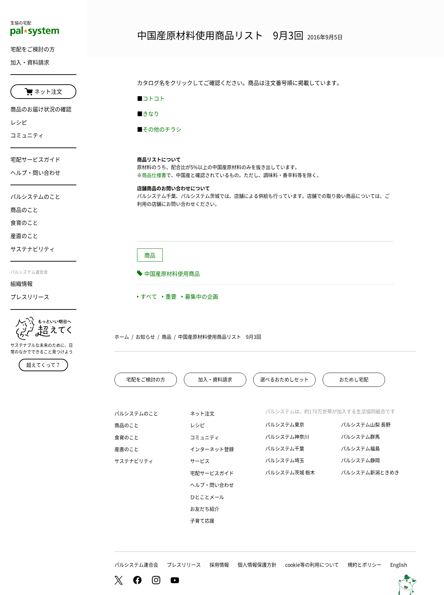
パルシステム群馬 (360, 436)
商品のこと (24, 210)
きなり (151, 114)
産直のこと (24, 236)
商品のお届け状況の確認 (40, 109)
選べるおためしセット (284, 379)
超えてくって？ (43, 365)
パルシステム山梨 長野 (366, 424)
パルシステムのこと (35, 196)
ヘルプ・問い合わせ (35, 173)
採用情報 (219, 564)
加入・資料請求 (29, 62)
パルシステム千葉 (284, 448)
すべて (148, 296)
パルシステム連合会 (136, 564)
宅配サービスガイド (35, 159)
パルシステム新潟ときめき (370, 472)
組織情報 (21, 284)
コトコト (154, 98)
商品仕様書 (154, 175)
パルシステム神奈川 (287, 436)
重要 (171, 296)
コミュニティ (27, 135)
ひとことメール (207, 497)
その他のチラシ (162, 129)
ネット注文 (48, 91)
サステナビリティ (32, 249)
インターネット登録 (212, 449)
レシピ (18, 122)
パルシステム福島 (360, 448)
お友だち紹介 (204, 509)
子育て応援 (202, 520)
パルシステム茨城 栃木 (290, 472)
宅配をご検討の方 (32, 49)
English (398, 564)
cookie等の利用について (312, 564)
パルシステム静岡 (360, 460)
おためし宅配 (353, 379)
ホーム (121, 336)
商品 (149, 255)
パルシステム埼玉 (284, 460)
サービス (200, 461)
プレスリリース (29, 297)
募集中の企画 (201, 296)
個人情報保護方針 (257, 564)
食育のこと (24, 223)
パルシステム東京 (284, 424)
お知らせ (145, 336)
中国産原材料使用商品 (172, 274)
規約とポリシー (365, 564)
